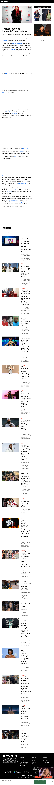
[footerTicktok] (22, 778)
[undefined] (42, 15)
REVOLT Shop (46, 762)
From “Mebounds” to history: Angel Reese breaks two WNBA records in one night (25, 736)
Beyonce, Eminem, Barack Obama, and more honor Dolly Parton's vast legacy (26, 585)
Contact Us (45, 759)
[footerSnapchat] (25, 778)
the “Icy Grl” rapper (17, 43)
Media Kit (34, 762)
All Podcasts (22, 759)
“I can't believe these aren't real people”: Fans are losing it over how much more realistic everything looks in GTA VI (26, 245)
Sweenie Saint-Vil (6, 37)
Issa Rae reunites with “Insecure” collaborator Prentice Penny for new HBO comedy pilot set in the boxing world (25, 656)
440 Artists (22, 765)
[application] (43, 773)
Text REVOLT (46, 760)
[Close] (52, 782)
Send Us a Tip (35, 760)
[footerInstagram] (18, 778)
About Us (34, 757)
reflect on (9, 191)
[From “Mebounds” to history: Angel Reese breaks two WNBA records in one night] (10, 734)
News (3, 25)
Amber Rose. (25, 148)
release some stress (26, 188)
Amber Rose (22, 151)
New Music (23, 337)
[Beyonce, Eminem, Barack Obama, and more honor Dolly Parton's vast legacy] (10, 584)
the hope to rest (22, 183)
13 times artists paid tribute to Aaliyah (25, 605)
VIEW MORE (42, 40)
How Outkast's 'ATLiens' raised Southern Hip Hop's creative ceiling (25, 503)
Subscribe (45, 757)
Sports (22, 418)
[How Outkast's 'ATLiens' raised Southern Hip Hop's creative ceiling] (10, 502)
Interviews (23, 288)
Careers (33, 763)
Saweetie (4, 40)
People (17, 189)
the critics (14, 113)
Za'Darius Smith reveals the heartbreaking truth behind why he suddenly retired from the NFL (26, 425)
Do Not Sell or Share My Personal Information (40, 780)
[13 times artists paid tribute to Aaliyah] (10, 606)
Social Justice (24, 316)
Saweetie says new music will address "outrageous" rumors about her (41, 37)
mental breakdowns (14, 200)
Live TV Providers (23, 760)
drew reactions (12, 49)
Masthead (34, 759)
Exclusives (23, 498)
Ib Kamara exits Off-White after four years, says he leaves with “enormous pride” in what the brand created (25, 270)
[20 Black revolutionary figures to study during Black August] (10, 321)
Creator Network (23, 763)
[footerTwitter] (32, 778)
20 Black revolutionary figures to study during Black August (25, 321)
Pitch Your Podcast (24, 762)
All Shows (22, 757)
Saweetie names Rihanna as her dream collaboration (41, 22)
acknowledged (19, 202)
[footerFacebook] (28, 778)
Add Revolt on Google (22, 37)
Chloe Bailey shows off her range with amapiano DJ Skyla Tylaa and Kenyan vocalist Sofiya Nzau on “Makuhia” (25, 372)
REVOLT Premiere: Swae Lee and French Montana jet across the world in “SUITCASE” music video (26, 712)
